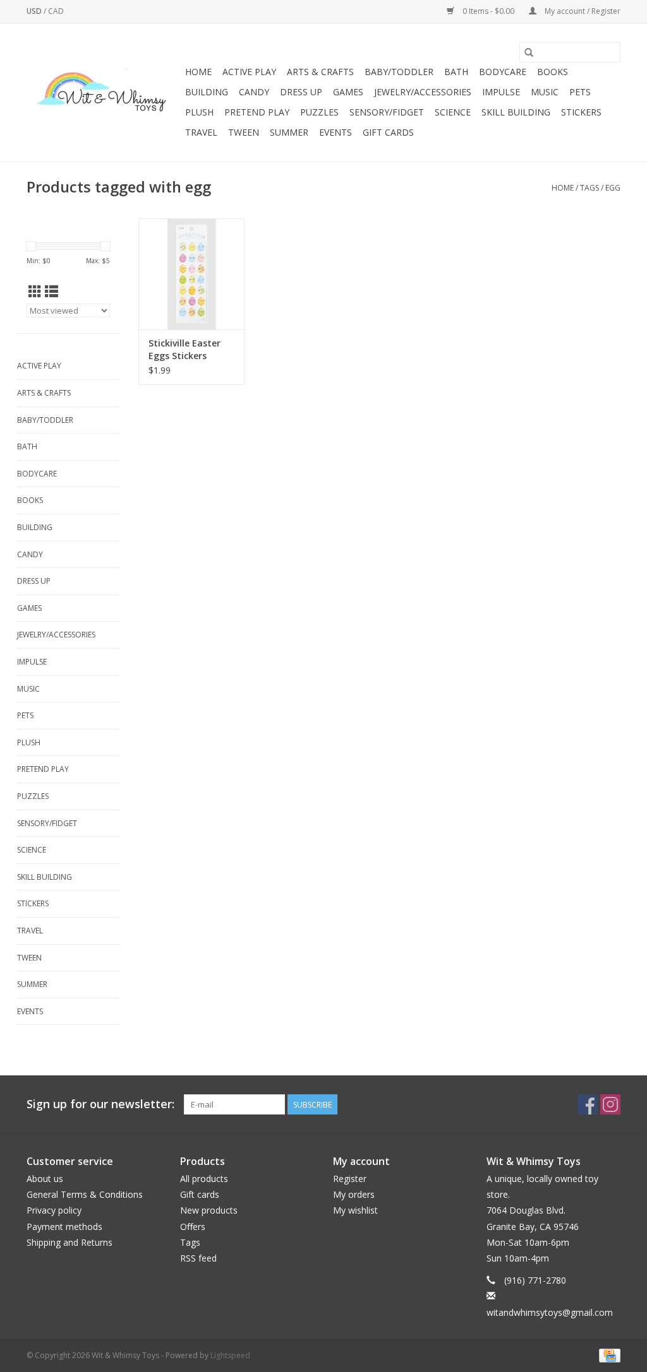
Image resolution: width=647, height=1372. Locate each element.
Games (348, 92)
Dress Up (301, 92)
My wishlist (355, 1210)
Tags (589, 187)
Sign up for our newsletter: (100, 1104)
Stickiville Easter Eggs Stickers (184, 349)
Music (545, 92)
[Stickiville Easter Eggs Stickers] (191, 273)
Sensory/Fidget (386, 112)
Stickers (581, 112)
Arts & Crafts (320, 72)
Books (552, 72)
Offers (192, 1227)
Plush (199, 112)
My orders (354, 1194)
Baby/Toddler (399, 72)
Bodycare (502, 72)
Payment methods (64, 1227)
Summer (289, 132)
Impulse (501, 92)
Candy (254, 92)
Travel (201, 132)
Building (206, 92)
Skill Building (515, 112)
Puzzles (319, 112)
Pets (580, 92)
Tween (243, 132)
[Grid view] (35, 291)
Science (453, 112)
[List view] (51, 291)
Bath (456, 72)
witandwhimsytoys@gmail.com (550, 1312)
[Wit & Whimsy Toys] (104, 93)
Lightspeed (230, 1355)
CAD (56, 11)
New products (209, 1210)
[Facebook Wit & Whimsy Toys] (587, 1104)
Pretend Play (256, 112)
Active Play (249, 72)
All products (204, 1179)
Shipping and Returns (69, 1242)
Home (198, 72)
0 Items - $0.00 (488, 11)
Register (349, 1179)
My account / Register (581, 11)
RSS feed (198, 1258)
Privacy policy (54, 1210)
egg (612, 187)
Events (335, 132)
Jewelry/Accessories (422, 92)
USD (35, 11)
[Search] (528, 52)
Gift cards (388, 132)
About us (45, 1179)
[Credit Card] (607, 1354)
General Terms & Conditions (85, 1194)
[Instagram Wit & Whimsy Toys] (610, 1104)
